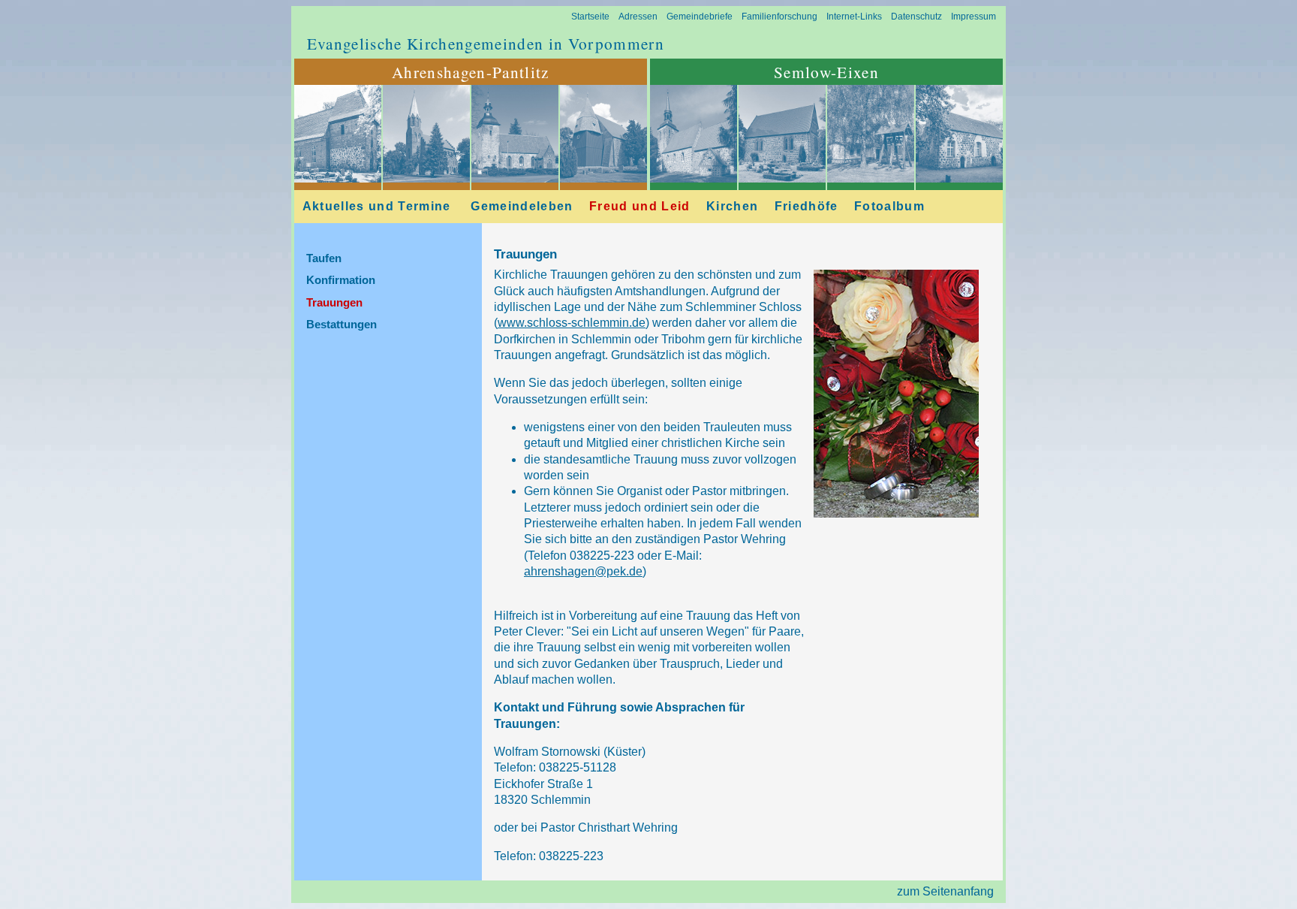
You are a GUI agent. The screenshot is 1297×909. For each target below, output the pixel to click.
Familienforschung (779, 16)
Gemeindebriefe (700, 16)
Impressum (973, 16)
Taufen (324, 258)
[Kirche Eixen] (782, 178)
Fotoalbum (889, 206)
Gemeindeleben (522, 206)
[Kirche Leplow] (959, 178)
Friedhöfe (806, 206)
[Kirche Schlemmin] (514, 178)
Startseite (590, 16)
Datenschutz (916, 16)
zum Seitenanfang (945, 891)
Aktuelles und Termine (376, 206)
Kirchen (732, 206)
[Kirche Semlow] (693, 178)
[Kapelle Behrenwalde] (870, 178)
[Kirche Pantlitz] (426, 178)
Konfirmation (340, 280)
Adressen (638, 16)
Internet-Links (854, 16)
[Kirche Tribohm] (603, 178)
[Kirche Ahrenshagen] (337, 178)
